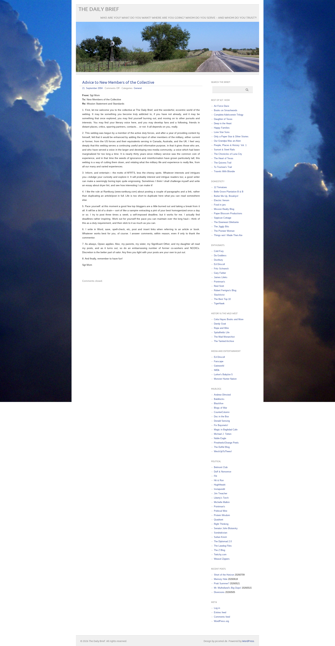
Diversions (219, 592)
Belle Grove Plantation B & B (228, 191)
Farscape (218, 361)
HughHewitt (219, 484)
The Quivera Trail (222, 162)
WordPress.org (221, 621)
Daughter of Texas (223, 119)
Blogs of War (220, 407)
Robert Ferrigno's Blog (225, 290)
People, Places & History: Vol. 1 (230, 145)
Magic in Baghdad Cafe (225, 429)
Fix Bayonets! (221, 425)
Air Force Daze (221, 106)
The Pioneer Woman (224, 231)
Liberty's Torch (221, 497)
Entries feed (220, 612)
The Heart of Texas (223, 158)
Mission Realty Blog (224, 209)
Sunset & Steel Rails (224, 149)
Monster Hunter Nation (225, 379)
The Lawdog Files (223, 545)
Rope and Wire (221, 328)
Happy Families (222, 127)
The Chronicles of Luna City (228, 154)
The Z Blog (219, 550)
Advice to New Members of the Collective (118, 83)
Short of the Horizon (224, 574)
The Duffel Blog (222, 447)
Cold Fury (219, 251)
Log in (217, 608)
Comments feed (222, 616)
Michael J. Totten (222, 434)
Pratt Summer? (221, 583)
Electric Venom (221, 200)
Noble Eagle (220, 438)
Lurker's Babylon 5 (223, 374)
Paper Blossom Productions (228, 213)
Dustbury (218, 260)
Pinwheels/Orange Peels (226, 442)
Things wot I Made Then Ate (228, 235)
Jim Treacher (220, 493)
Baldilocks (219, 399)
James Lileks (220, 277)
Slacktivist (219, 294)
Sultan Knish (220, 537)
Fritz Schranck (221, 268)
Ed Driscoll (219, 264)
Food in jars (220, 204)
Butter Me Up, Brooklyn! (226, 196)
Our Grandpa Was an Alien (227, 141)
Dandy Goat (220, 323)
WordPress (248, 641)
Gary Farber (220, 273)
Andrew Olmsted (222, 394)
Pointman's (219, 281)
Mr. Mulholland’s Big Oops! (227, 588)
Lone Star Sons (222, 132)
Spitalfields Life (221, 332)
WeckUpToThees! (223, 451)
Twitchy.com (220, 554)
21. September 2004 (92, 88)
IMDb (216, 370)
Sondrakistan (220, 532)
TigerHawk (219, 303)
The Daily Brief (99, 9)
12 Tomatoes (220, 187)
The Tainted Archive (224, 341)
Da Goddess (220, 255)
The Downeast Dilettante (226, 222)
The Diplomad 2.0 (223, 541)
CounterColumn (221, 412)
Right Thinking (221, 524)
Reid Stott (219, 286)
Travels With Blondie (224, 171)
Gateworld (219, 365)
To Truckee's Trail (223, 167)
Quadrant (218, 519)
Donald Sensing (222, 421)
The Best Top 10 (222, 299)
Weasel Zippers (222, 559)
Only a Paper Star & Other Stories (231, 136)
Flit (215, 476)
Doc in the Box (221, 416)
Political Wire (220, 511)
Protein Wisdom (222, 515)
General (138, 88)
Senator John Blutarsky (226, 528)
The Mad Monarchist (224, 336)
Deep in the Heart (223, 123)
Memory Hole (220, 579)
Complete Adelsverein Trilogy (228, 114)
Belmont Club (221, 467)
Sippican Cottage (222, 217)
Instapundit (219, 489)
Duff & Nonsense (222, 471)
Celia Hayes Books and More (228, 319)
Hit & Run (219, 480)
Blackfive (218, 403)
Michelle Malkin (222, 502)
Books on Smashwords (225, 110)
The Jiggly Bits (221, 226)
